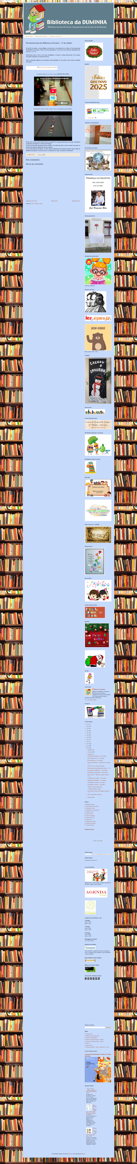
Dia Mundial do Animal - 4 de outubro (96, 782)
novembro (90, 752)
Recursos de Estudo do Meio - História (95, 1039)
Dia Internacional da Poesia (92, 806)
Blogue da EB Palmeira (41, 36)
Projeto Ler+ (89, 819)
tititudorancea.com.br (107, 854)
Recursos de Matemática (91, 1037)
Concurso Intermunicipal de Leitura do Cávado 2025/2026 (98, 1055)
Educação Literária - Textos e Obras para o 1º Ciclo (97, 1047)
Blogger (83, 1153)
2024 (88, 726)
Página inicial (54, 201)
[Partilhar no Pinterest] (44, 154)
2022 (88, 730)
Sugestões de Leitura (90, 821)
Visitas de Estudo (90, 825)
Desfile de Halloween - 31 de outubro (96, 758)
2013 (88, 746)
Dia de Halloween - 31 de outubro (95, 760)
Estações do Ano (90, 812)
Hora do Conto (89, 814)
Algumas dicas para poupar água (95, 786)
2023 (88, 728)
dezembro (90, 750)
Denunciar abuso (89, 829)
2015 (88, 743)
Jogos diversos (89, 1045)
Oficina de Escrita (90, 817)
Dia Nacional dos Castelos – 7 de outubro (97, 778)
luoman (70, 1153)
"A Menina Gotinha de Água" (94, 789)
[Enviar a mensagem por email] (38, 154)
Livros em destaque (90, 815)
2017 (88, 739)
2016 (88, 741)
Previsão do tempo (94, 854)
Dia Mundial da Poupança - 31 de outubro (97, 756)
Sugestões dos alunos (91, 823)
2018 (88, 737)
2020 (88, 735)
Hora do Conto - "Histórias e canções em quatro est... (98, 775)
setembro (90, 797)
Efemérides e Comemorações (92, 810)
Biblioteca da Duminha (99, 689)
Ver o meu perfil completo (91, 700)
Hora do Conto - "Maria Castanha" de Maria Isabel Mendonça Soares (91, 1090)
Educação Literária (90, 808)
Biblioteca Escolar (90, 804)
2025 (88, 724)
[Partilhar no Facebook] (43, 154)
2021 (88, 733)
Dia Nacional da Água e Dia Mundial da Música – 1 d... (99, 791)
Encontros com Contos (55, 36)
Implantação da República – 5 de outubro (97, 780)
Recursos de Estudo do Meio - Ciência (94, 1041)
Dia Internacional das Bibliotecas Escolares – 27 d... (99, 768)
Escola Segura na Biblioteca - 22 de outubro (97, 770)
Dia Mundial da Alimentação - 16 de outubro (98, 772)
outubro (90, 754)
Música (87, 1043)
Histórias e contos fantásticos (92, 1036)
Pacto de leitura (29, 36)
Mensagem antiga (76, 201)
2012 (88, 748)
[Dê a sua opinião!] (40, 154)
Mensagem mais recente (31, 201)
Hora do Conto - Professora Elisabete (96, 766)
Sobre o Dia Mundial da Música (95, 794)
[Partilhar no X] (41, 154)
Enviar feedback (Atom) (37, 203)
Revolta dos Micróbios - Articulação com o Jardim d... (99, 763)
